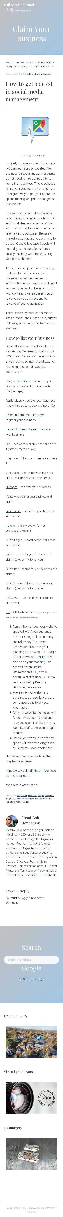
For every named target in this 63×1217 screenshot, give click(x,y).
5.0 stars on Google (32, 979)
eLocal (10, 583)
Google (41, 795)
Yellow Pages (14, 540)
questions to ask (32, 702)
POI (8, 612)
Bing (8, 458)
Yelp (8, 444)
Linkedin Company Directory (25, 415)
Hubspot (11, 487)
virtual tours (45, 657)
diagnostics (22, 795)
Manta (9, 496)
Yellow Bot (12, 569)
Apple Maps (14, 400)
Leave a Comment (43, 73)
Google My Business (18, 381)
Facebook (32, 795)
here (49, 748)
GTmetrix (23, 748)
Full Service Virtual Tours (19, 6)
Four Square (13, 511)
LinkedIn (36, 875)
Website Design (22, 801)
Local (9, 554)
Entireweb (12, 597)
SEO (14, 798)
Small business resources (28, 798)
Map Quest (13, 472)
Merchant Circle (15, 525)
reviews (18, 647)
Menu (57, 6)
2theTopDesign (34, 682)
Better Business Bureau (21, 429)
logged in (27, 898)
